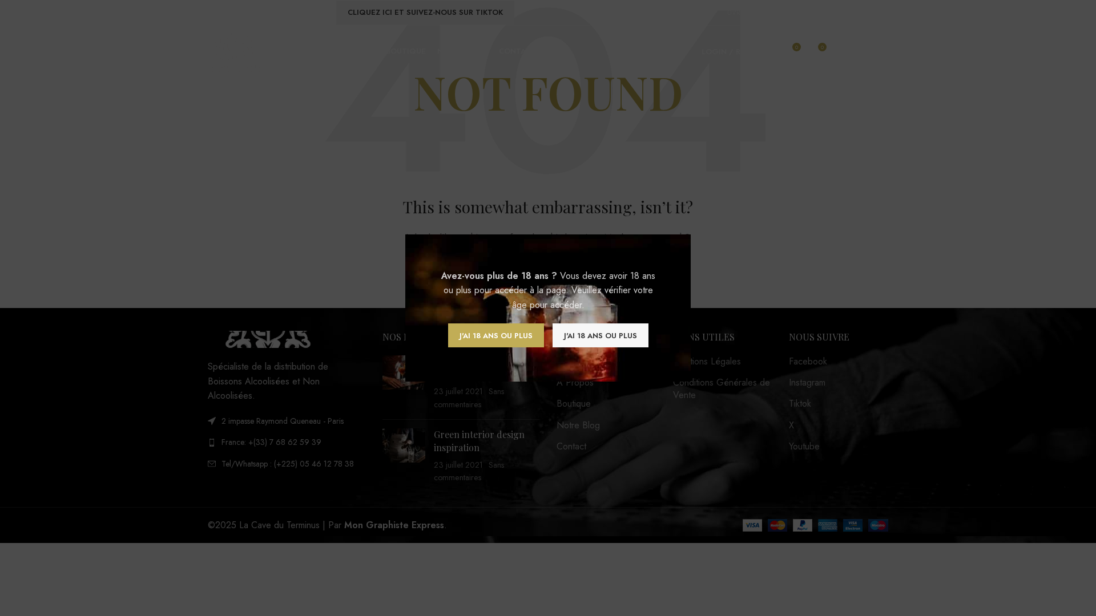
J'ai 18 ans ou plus (496, 335)
